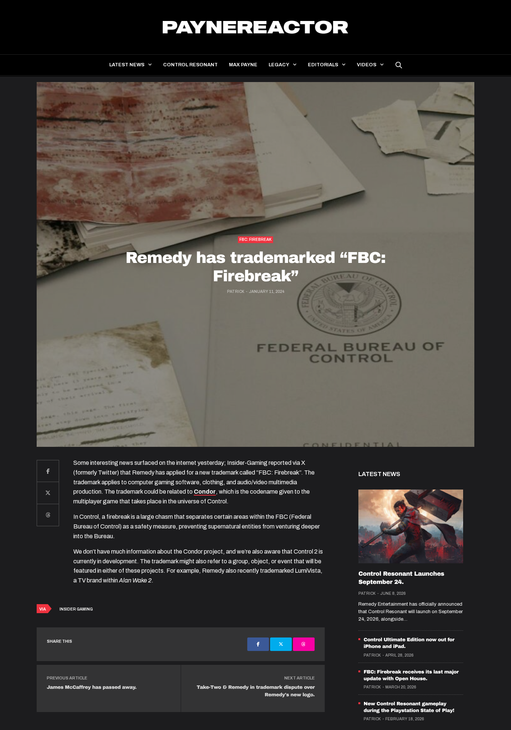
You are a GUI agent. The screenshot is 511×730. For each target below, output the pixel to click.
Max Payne (243, 64)
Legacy (279, 64)
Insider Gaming (76, 609)
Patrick (235, 292)
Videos (366, 64)
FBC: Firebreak (255, 239)
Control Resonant (190, 64)
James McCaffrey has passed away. (92, 687)
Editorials (323, 64)
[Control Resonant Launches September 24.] (410, 526)
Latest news (126, 64)
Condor (205, 491)
